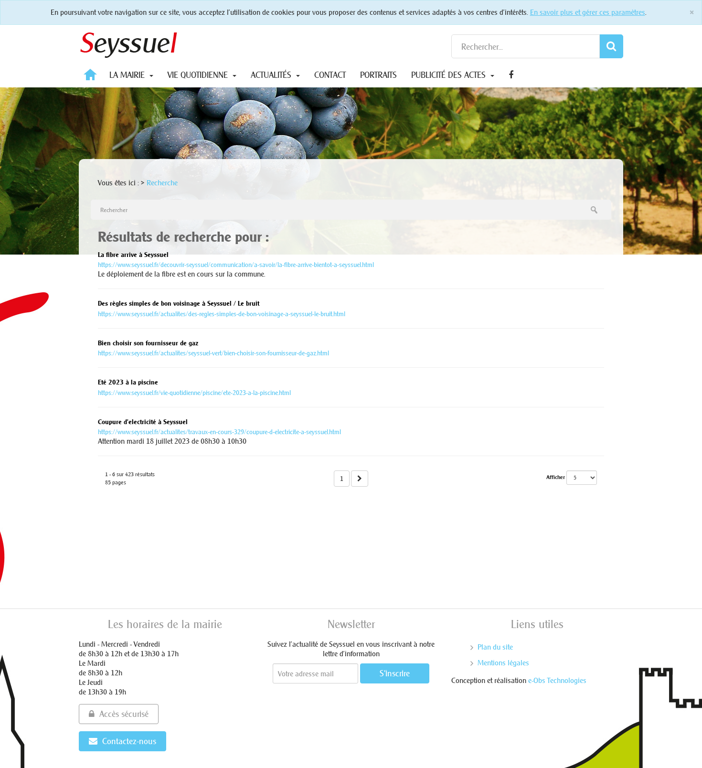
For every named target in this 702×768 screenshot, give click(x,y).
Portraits (378, 75)
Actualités (272, 75)
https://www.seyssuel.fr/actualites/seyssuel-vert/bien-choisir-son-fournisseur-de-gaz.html (213, 353)
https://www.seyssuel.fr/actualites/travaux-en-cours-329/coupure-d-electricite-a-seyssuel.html (219, 432)
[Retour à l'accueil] (129, 43)
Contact (330, 75)
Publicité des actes (449, 75)
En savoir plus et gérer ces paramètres (587, 12)
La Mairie (128, 75)
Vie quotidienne (199, 75)
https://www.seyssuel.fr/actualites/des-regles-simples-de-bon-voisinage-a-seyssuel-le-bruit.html (221, 314)
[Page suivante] (359, 478)
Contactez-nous (129, 741)
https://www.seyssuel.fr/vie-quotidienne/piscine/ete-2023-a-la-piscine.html (194, 392)
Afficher (555, 477)
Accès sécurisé (124, 714)
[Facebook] (511, 75)
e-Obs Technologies (557, 680)
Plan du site (495, 646)
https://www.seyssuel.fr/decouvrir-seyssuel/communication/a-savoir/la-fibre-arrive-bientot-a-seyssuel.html (236, 264)
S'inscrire (395, 673)
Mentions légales (503, 662)
